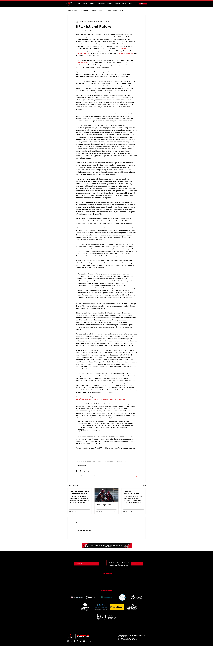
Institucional (84, 10)
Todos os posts (72, 10)
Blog (101, 10)
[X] (78, 641)
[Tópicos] (68, 641)
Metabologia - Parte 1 (105, 505)
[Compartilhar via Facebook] (76, 471)
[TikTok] (81, 641)
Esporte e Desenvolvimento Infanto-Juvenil (130, 492)
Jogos (94, 10)
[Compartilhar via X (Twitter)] (80, 471)
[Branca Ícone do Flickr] (87, 641)
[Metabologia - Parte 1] (107, 495)
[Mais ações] (136, 22)
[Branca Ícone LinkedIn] (90, 641)
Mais (121, 10)
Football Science (111, 10)
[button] (143, 10)
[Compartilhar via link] (89, 471)
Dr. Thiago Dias (121, 461)
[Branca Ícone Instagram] (71, 641)
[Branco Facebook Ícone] (75, 641)
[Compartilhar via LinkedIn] (84, 471)
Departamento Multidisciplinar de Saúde (89, 461)
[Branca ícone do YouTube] (84, 641)
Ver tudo (143, 485)
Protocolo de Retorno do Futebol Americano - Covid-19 (79, 492)
